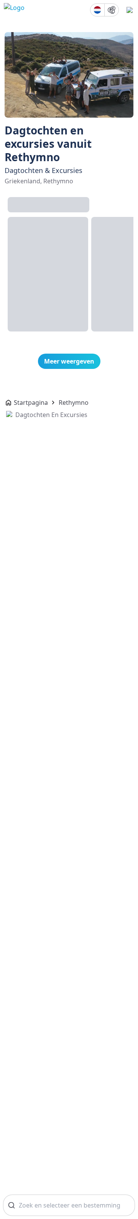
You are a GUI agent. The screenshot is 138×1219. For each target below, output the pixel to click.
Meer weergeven (69, 361)
